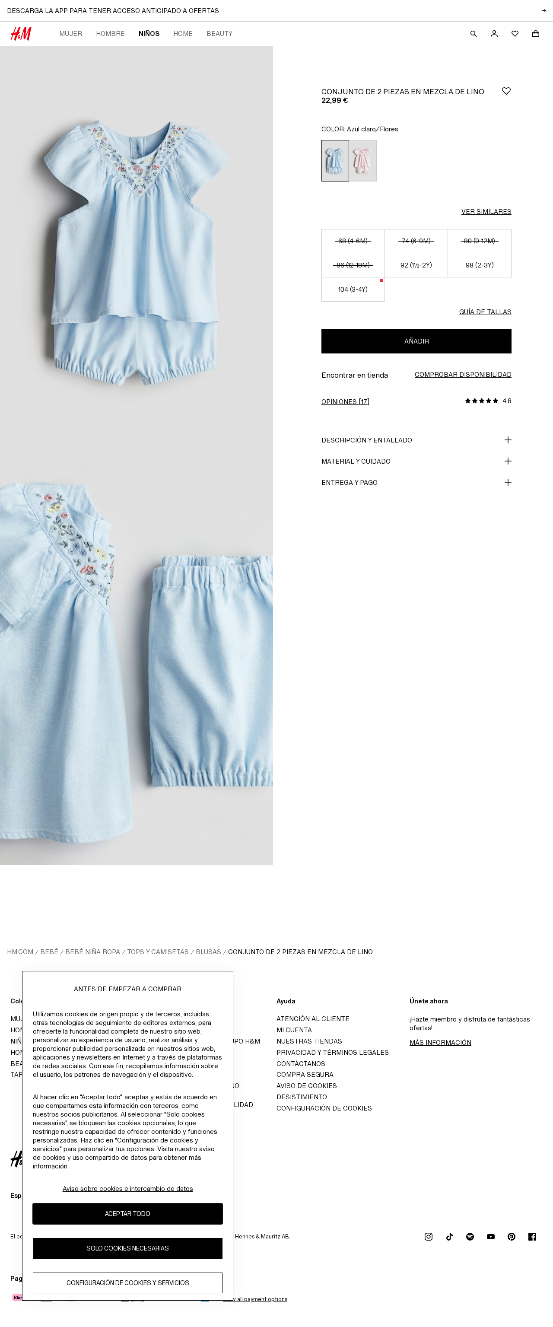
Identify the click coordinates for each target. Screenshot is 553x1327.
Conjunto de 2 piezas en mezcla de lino (300, 951)
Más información (440, 1042)
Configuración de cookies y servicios (128, 1282)
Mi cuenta (294, 1030)
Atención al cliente (313, 1018)
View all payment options (255, 1299)
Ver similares (486, 211)
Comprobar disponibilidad (463, 374)
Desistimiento (301, 1097)
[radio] (335, 160)
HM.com (20, 951)
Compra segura (305, 1074)
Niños (149, 33)
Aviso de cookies (306, 1085)
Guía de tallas (485, 311)
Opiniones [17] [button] (345, 401)
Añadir (416, 341)
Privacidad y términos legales (332, 1052)
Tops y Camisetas (158, 951)
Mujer (70, 33)
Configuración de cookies (324, 1108)
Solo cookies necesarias (127, 1248)
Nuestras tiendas (309, 1041)
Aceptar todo (127, 1213)
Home (183, 33)
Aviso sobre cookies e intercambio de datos (128, 1188)
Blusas (208, 951)
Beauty (219, 33)
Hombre (110, 33)
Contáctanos (300, 1063)
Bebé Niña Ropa (92, 951)
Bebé (49, 951)
